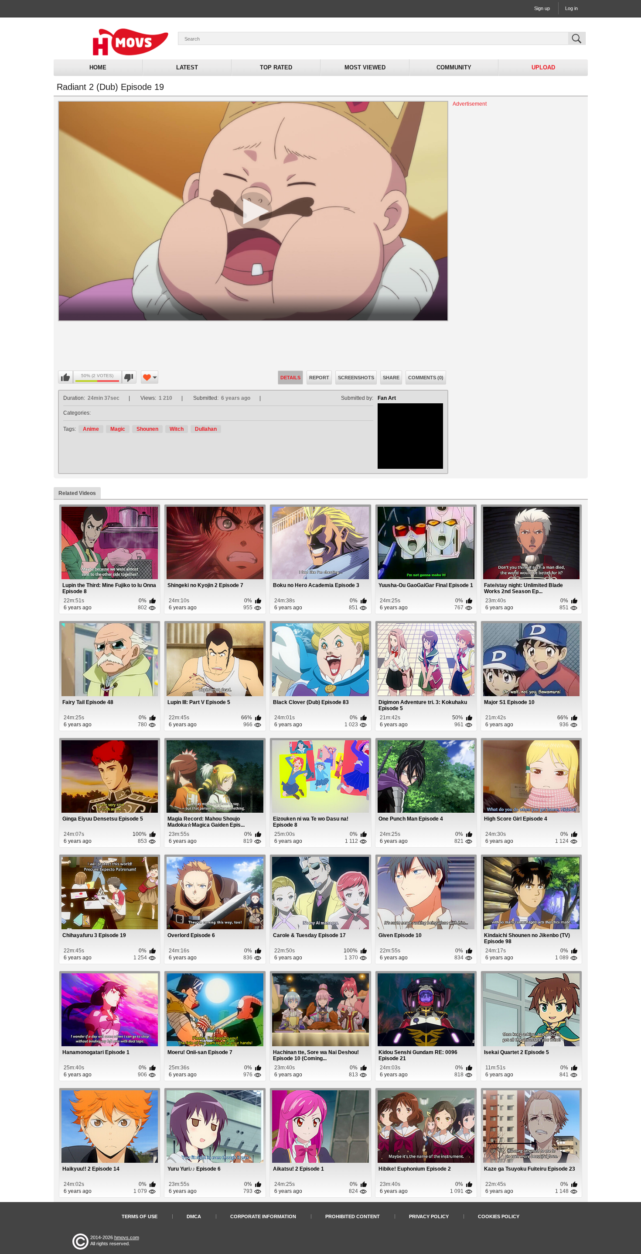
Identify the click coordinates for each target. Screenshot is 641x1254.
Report (319, 377)
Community (453, 67)
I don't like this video (129, 377)
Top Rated (276, 67)
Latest (187, 67)
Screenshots (356, 377)
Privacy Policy (429, 1216)
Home (97, 67)
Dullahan (206, 429)
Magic (117, 429)
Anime (91, 429)
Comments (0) (425, 377)
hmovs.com (126, 1237)
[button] (253, 211)
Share (391, 377)
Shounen (147, 429)
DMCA (194, 1216)
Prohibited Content (352, 1216)
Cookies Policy (498, 1216)
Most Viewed (364, 67)
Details (290, 377)
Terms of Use (139, 1216)
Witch (177, 429)
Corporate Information (263, 1216)
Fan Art (387, 398)
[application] (253, 211)
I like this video (65, 377)
